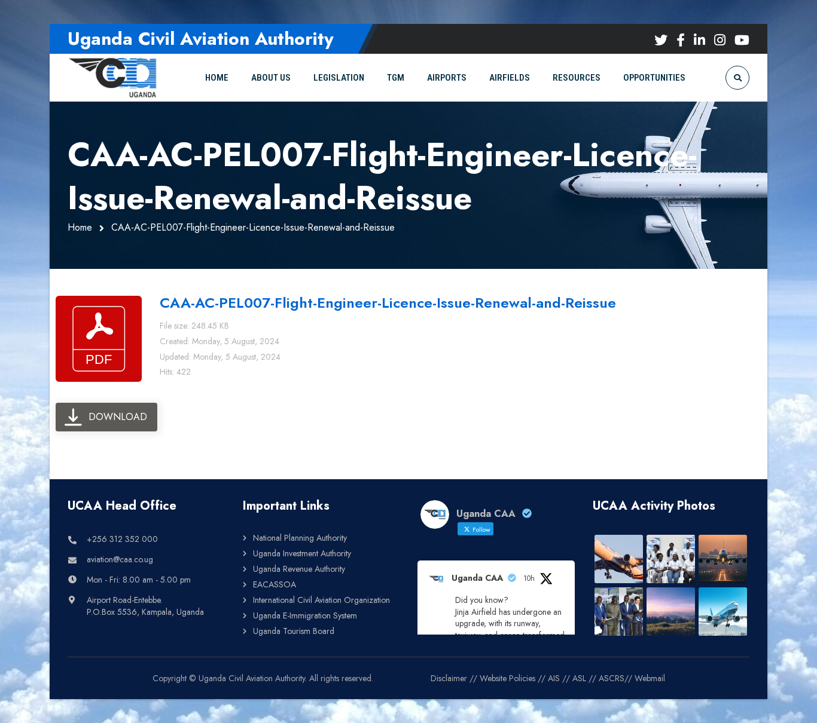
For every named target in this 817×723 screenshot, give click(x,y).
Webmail (650, 678)
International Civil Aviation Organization (321, 600)
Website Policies (507, 678)
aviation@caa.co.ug (120, 559)
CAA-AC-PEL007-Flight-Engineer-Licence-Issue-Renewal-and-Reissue (388, 302)
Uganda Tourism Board (293, 631)
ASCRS (611, 678)
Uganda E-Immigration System (305, 615)
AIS (554, 678)
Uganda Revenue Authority (299, 569)
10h (529, 578)
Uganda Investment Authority (302, 553)
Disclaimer (449, 678)
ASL (579, 678)
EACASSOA (274, 584)
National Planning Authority (300, 538)
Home (80, 227)
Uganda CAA (477, 578)
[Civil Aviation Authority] (112, 77)
